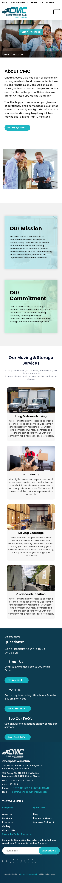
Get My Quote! (16, 127)
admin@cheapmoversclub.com (29, 791)
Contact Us (8, 830)
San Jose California (44, 822)
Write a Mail (15, 680)
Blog (35, 814)
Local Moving (31, 474)
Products (7, 822)
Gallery (6, 826)
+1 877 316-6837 (16, 708)
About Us (7, 814)
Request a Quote (42, 818)
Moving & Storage (31, 533)
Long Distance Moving (31, 416)
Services (7, 818)
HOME (6, 54)
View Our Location (12, 800)
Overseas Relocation (31, 594)
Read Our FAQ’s (16, 737)
